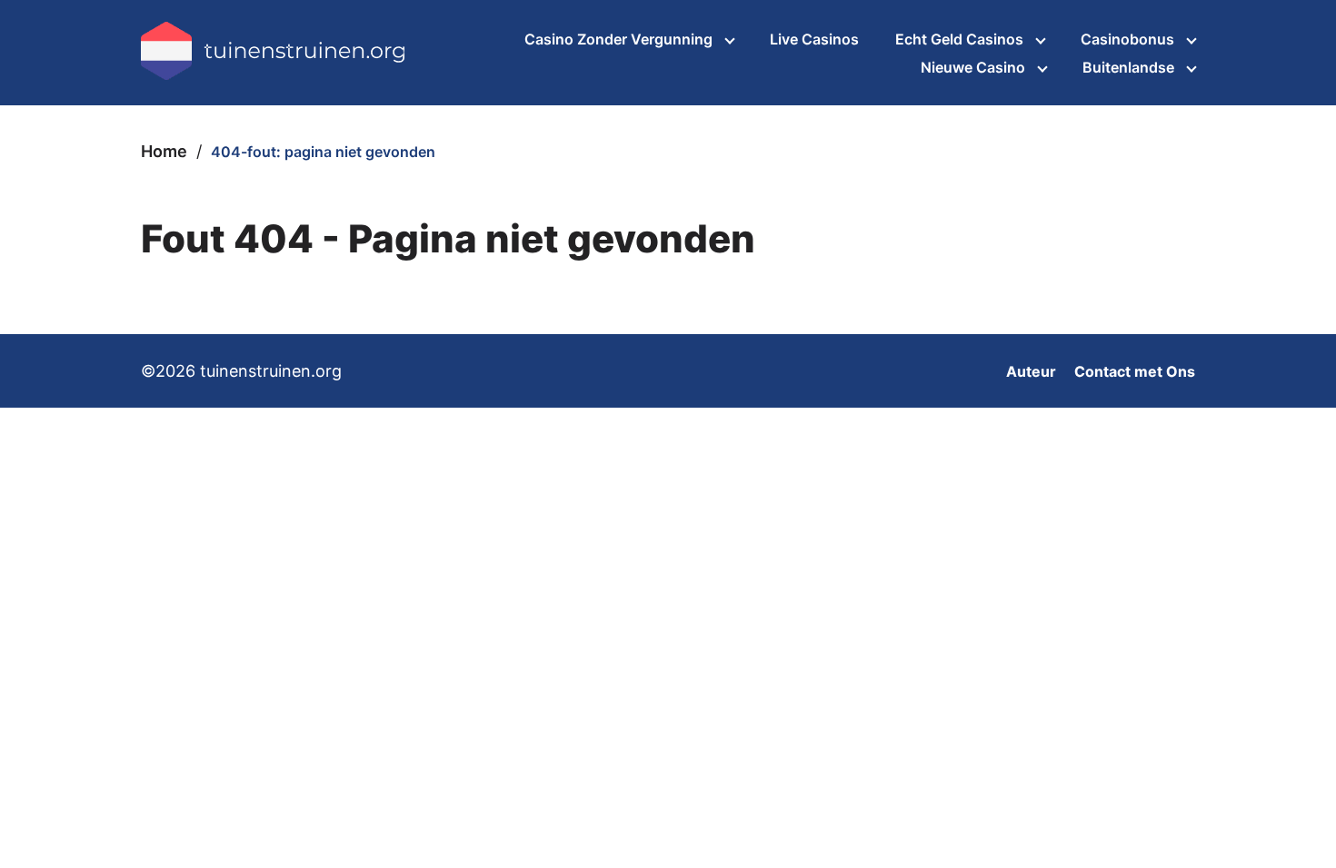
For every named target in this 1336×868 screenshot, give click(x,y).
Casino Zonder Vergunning (618, 39)
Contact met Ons (1134, 371)
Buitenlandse (1128, 67)
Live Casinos (814, 39)
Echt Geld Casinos (959, 39)
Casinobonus (1127, 39)
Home (164, 151)
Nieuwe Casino (973, 67)
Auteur (1031, 371)
